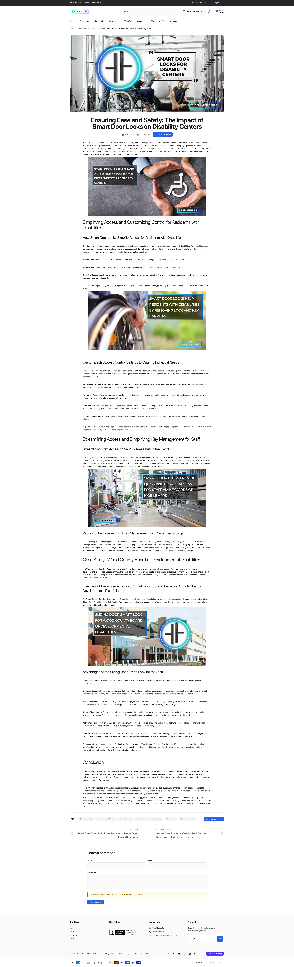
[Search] (174, 11)
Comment (92, 872)
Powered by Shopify (218, 962)
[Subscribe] (220, 939)
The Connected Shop (207, 962)
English (217, 3)
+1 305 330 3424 (158, 932)
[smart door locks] (147, 217)
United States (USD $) (200, 3)
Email (151, 861)
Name (90, 861)
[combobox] (149, 12)
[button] (219, 11)
